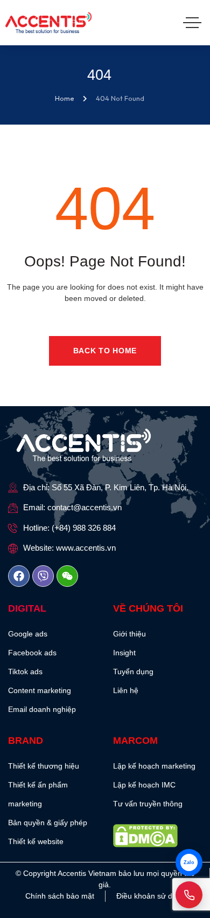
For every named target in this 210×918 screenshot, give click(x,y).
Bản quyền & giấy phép (47, 822)
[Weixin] (67, 576)
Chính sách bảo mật (59, 896)
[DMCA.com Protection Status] (157, 835)
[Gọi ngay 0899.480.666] (189, 894)
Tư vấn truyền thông (148, 803)
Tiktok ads (25, 671)
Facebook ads (32, 652)
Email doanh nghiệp (42, 709)
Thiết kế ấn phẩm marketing (38, 794)
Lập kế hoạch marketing (154, 766)
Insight (124, 652)
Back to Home (105, 350)
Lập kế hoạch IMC (144, 784)
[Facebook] (19, 576)
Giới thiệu (129, 633)
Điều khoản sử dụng (150, 896)
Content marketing (39, 690)
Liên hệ (125, 690)
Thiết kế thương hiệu (43, 766)
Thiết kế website (36, 841)
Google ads (27, 633)
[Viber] (43, 576)
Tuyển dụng (133, 671)
